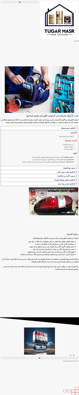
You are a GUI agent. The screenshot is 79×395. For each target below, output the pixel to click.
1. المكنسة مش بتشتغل (69, 128)
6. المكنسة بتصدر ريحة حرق (67, 184)
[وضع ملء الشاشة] (73, 391)
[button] (20, 2)
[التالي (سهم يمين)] (73, 394)
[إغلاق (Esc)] (65, 391)
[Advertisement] (39, 54)
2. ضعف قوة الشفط (70, 168)
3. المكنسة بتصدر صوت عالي (67, 172)
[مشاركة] (69, 391)
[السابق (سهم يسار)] (77, 394)
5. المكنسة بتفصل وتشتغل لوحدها (66, 180)
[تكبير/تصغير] (77, 391)
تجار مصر (76, 40)
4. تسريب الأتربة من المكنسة (67, 176)
